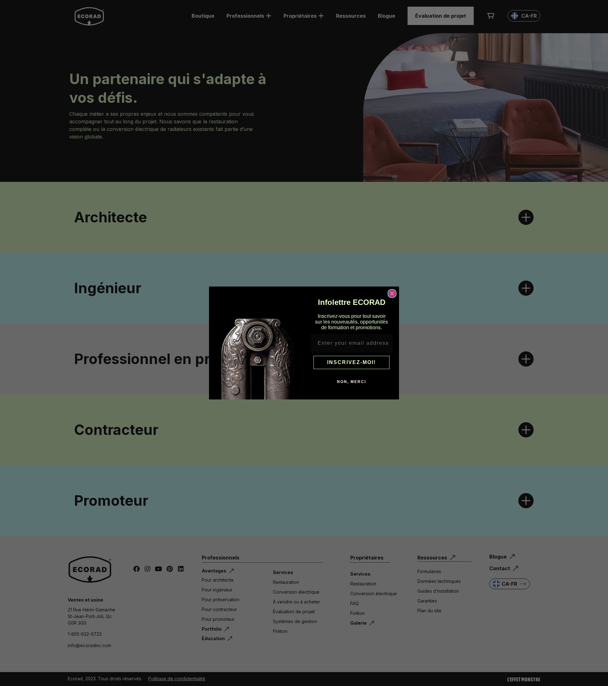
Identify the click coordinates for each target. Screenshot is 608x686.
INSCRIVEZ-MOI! (351, 362)
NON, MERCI (351, 382)
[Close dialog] (392, 293)
